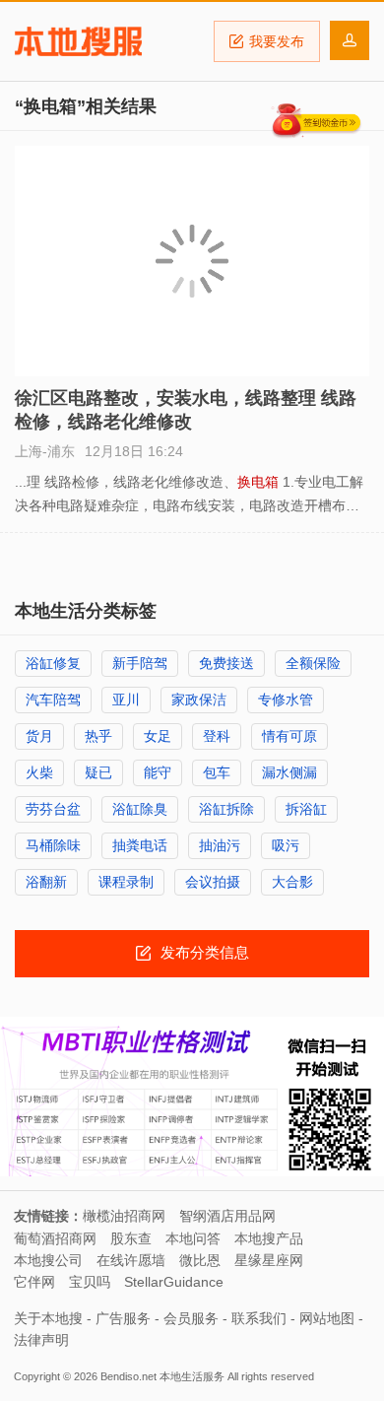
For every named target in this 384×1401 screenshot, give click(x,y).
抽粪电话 (139, 845)
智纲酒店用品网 (227, 1216)
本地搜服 (78, 41)
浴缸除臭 (139, 809)
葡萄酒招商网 (55, 1238)
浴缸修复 (53, 663)
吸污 (285, 845)
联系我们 (259, 1318)
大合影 (292, 882)
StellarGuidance (174, 1282)
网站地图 (326, 1318)
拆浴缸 (306, 809)
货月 (39, 736)
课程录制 (126, 882)
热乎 (98, 736)
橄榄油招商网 (124, 1216)
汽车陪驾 (53, 699)
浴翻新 (46, 882)
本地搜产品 (268, 1238)
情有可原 (289, 736)
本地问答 (193, 1238)
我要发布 (276, 41)
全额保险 (313, 663)
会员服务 (191, 1318)
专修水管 (285, 699)
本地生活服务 (192, 1376)
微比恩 (200, 1260)
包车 (216, 772)
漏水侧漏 (289, 772)
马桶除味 (53, 845)
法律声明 (41, 1340)
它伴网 (34, 1282)
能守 (157, 772)
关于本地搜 (48, 1318)
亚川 (126, 699)
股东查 (131, 1238)
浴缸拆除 (226, 809)
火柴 (39, 772)
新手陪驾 (139, 663)
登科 (216, 736)
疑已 (98, 772)
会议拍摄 (212, 882)
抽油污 (219, 845)
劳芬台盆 (53, 809)
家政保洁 (198, 699)
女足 (157, 736)
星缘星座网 (268, 1260)
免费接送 (226, 663)
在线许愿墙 (130, 1260)
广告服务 (123, 1318)
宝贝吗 (89, 1282)
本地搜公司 (48, 1260)
